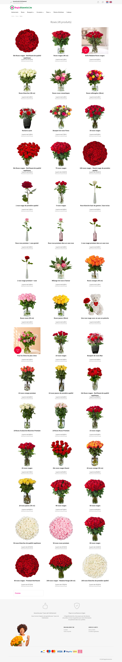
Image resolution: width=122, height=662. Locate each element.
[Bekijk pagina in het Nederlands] (107, 1)
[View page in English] (110, 1)
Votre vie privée (67, 631)
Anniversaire (14, 12)
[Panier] (98, 2)
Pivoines (18, 593)
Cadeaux (69, 12)
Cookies (66, 630)
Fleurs (48, 12)
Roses (22, 12)
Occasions (40, 12)
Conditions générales (94, 631)
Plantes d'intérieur (58, 12)
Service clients (92, 630)
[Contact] (103, 2)
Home (12, 16)
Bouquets (30, 12)
